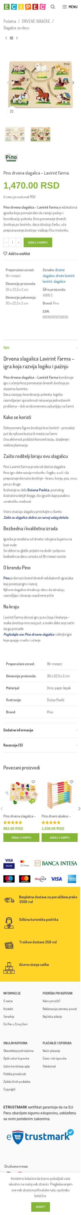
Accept (40, 1206)
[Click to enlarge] (12, 111)
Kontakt (8, 1009)
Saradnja (8, 1016)
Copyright (9, 1089)
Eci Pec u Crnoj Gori (15, 1024)
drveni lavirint (65, 275)
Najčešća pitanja (52, 1016)
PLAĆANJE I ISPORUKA (57, 1043)
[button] (7, 82)
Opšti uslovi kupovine (16, 1058)
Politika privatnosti (14, 1074)
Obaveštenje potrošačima (18, 1051)
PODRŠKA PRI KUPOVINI (57, 993)
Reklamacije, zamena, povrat (60, 1009)
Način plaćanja (51, 1051)
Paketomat (49, 1066)
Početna (9, 21)
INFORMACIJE (12, 993)
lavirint (47, 281)
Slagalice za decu (16, 27)
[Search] (52, 6)
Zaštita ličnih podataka (16, 1081)
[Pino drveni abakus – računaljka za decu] (60, 794)
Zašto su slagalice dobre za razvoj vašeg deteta (35, 517)
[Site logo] (24, 6)
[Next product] (17, 38)
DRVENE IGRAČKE (36, 21)
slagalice (59, 281)
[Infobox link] (40, 900)
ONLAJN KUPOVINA (15, 1043)
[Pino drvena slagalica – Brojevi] (21, 794)
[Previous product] (6, 38)
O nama (8, 1001)
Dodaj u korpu (38, 242)
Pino (6, 578)
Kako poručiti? (51, 1001)
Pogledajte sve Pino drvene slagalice (28, 634)
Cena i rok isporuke (54, 1058)
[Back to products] (11, 38)
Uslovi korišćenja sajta (16, 1066)
